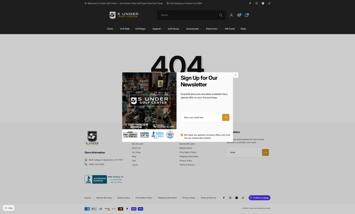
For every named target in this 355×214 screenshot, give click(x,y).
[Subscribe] (225, 117)
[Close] (235, 75)
